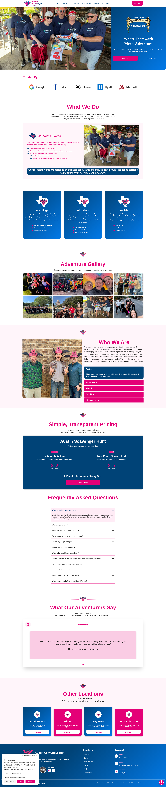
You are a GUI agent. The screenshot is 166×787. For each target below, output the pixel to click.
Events (76, 3)
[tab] (80, 664)
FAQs (85, 769)
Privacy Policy (110, 782)
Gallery (86, 758)
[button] (37, 284)
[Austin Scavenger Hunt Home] (57, 3)
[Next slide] (138, 645)
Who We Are (86, 3)
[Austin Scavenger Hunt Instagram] (53, 770)
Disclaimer (140, 782)
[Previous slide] (28, 645)
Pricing (96, 3)
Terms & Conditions (121, 782)
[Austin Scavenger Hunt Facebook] (49, 770)
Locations (105, 3)
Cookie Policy (132, 782)
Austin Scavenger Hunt (50, 752)
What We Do (66, 3)
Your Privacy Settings (99, 782)
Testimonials (88, 773)
